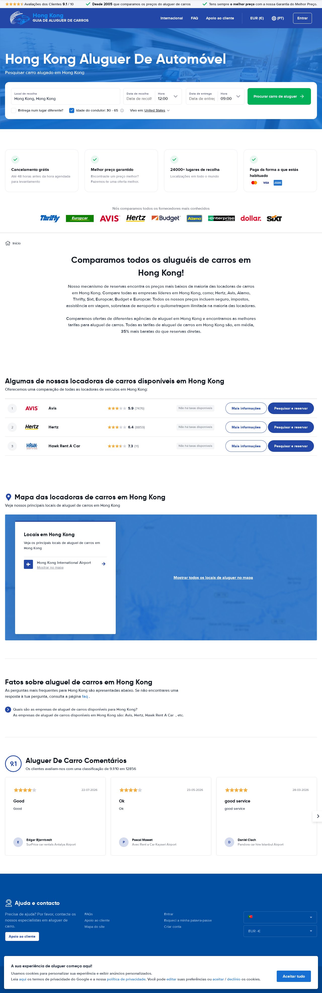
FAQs (89, 914)
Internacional (171, 18)
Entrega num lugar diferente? (40, 110)
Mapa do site (95, 927)
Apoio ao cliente (220, 18)
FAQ (194, 18)
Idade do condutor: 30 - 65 (97, 110)
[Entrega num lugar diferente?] (13, 110)
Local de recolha (25, 93)
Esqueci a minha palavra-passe (188, 920)
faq (85, 696)
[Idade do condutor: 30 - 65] (71, 110)
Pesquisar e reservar (291, 408)
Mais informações (246, 408)
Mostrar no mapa (50, 567)
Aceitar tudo (294, 976)
